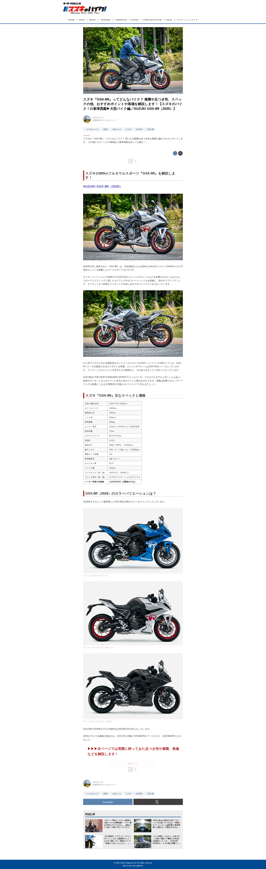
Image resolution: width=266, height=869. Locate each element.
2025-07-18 (98, 118)
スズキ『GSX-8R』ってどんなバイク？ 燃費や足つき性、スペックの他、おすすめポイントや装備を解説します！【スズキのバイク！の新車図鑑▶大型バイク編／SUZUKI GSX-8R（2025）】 (132, 103)
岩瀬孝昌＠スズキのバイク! (104, 120)
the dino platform (136, 866)
